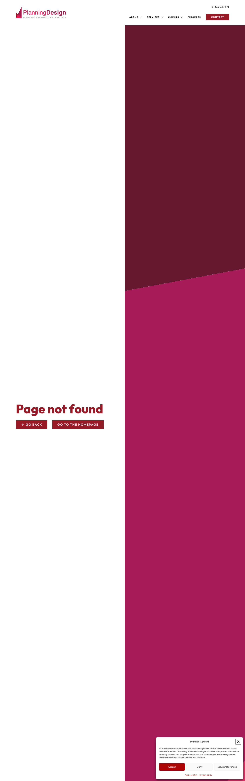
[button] (238, 741)
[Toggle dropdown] (141, 17)
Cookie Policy (191, 774)
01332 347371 (220, 7)
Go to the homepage (77, 425)
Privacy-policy (205, 774)
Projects (194, 17)
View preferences (227, 766)
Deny (199, 766)
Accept (172, 766)
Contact (217, 17)
